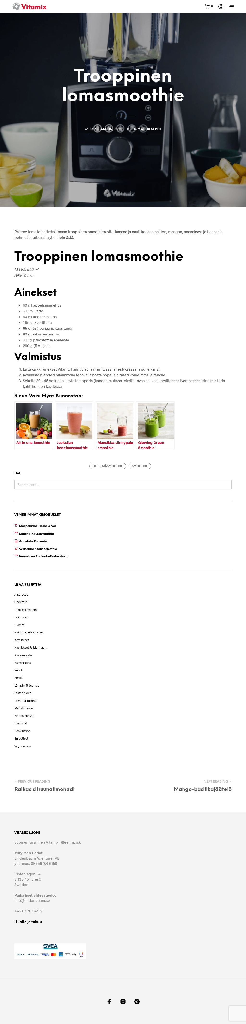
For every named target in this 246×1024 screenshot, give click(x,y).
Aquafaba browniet (33, 541)
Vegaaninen (22, 746)
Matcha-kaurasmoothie (36, 534)
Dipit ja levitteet (25, 610)
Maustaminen (23, 708)
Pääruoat (20, 723)
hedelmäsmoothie (108, 466)
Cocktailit (20, 602)
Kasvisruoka (22, 662)
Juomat (138, 129)
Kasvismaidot (23, 655)
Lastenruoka (22, 693)
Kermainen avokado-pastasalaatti (44, 556)
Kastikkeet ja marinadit (30, 647)
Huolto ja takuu (28, 921)
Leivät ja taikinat (25, 700)
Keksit (18, 678)
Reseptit (154, 129)
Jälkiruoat (21, 617)
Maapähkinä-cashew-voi (37, 526)
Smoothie (140, 466)
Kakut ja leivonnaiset (28, 632)
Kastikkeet (21, 640)
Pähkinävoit (22, 731)
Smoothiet (21, 738)
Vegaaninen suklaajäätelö (38, 549)
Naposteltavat (24, 716)
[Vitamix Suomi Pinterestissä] (137, 1002)
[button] (209, 6)
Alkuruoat (21, 594)
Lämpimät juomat (26, 685)
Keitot (18, 670)
